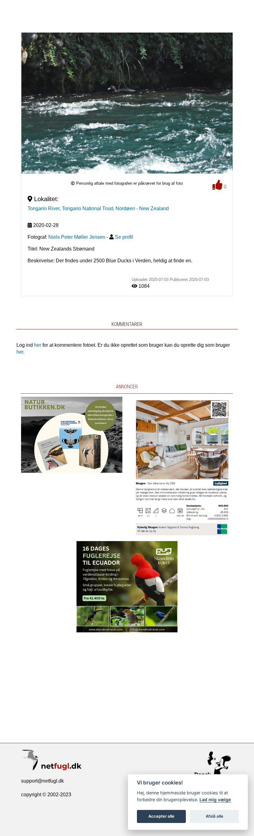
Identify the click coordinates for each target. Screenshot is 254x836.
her (37, 345)
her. (20, 352)
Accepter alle (161, 816)
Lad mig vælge (215, 799)
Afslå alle (214, 816)
